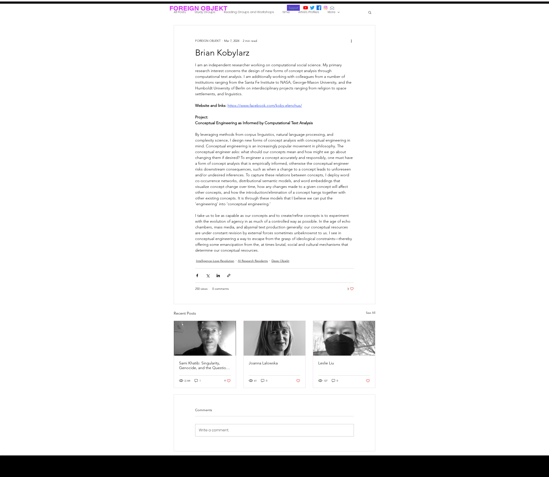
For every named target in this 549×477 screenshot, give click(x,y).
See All (370, 313)
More (331, 12)
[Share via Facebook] (197, 275)
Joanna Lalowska (263, 363)
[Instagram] (325, 7)
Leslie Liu (326, 363)
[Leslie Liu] (344, 338)
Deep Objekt (280, 261)
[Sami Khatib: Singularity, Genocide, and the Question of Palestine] (205, 338)
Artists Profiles (308, 12)
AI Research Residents (253, 261)
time (286, 12)
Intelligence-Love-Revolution (215, 261)
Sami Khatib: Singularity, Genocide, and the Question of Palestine (203, 365)
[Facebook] (319, 7)
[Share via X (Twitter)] (208, 275)
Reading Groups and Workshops (249, 12)
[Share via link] (229, 275)
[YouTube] (305, 7)
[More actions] (351, 40)
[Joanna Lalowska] (275, 338)
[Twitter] (312, 7)
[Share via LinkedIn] (218, 275)
